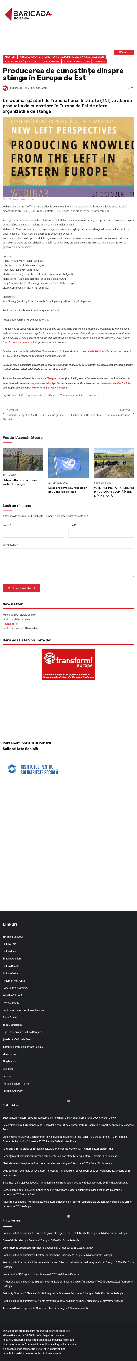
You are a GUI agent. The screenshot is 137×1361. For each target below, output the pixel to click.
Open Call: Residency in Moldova (21, 1240)
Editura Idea (9, 951)
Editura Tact (9, 944)
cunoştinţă (17, 395)
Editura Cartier (11, 973)
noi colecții (57, 333)
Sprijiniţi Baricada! (13, 936)
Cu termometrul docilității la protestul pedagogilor (30, 1247)
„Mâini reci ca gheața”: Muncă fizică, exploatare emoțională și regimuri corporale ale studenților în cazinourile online (67, 1201)
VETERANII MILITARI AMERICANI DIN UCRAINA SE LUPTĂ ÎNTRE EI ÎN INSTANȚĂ (114, 491)
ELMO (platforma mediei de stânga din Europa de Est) (74, 57)
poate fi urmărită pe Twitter (49, 383)
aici (107, 211)
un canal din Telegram (45, 378)
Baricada (17, 88)
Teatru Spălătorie (12, 1024)
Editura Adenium (12, 958)
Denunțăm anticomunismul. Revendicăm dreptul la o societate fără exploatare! (47, 1156)
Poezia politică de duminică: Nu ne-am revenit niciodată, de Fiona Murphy (43, 1300)
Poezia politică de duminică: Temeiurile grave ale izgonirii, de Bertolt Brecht (45, 1233)
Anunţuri (10, 57)
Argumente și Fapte (14, 980)
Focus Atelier (10, 1017)
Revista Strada (11, 1002)
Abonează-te (10, 623)
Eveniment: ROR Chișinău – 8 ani (21, 1274)
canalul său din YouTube (117, 383)
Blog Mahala (10, 1061)
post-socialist (35, 395)
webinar (92, 395)
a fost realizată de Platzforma (90, 351)
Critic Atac (11, 1105)
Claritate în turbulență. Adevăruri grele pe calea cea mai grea (37, 1163)
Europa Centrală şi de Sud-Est (22, 61)
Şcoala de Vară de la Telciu (17, 1039)
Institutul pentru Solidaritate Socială (23, 1046)
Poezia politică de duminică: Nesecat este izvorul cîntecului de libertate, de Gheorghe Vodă (53, 1262)
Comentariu (10, 544)
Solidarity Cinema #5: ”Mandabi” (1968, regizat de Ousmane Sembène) (43, 1293)
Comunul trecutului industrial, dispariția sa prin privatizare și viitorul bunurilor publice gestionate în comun (61, 1190)
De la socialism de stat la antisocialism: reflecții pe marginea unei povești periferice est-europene (57, 1170)
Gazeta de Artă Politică (16, 988)
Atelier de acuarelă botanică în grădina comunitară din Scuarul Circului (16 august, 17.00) (52, 1281)
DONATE (124, 52)
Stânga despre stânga (76, 61)
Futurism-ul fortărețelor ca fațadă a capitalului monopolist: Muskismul (42, 1148)
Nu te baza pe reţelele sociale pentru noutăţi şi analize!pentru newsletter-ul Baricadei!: (20, 621)
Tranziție (99, 61)
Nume (7, 525)
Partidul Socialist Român (16, 1083)
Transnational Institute (71, 395)
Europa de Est (51, 61)
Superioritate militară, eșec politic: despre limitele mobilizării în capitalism (44, 1117)
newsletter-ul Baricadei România (49, 387)
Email (72, 525)
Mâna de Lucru (11, 1054)
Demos (7, 1076)
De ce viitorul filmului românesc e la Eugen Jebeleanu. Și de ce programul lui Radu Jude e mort (55, 1125)
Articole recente (30, 57)
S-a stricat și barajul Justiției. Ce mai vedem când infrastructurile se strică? (44, 1182)
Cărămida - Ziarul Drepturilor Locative (24, 1010)
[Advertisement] (56, 39)
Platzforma (11, 1220)
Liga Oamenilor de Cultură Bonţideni (23, 1032)
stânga (51, 395)
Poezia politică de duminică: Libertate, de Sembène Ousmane (37, 1255)
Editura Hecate (11, 966)
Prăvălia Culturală (12, 995)
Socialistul (8, 1068)
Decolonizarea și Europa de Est (20, 342)
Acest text (8, 351)
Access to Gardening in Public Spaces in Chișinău (30, 1308)
